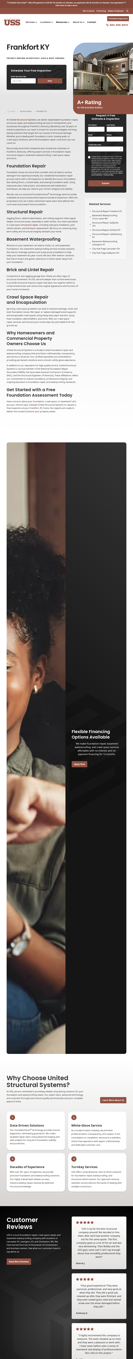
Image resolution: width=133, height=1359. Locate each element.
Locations (45, 22)
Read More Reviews (19, 1261)
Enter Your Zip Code (18, 76)
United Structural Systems (22, 119)
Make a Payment (116, 11)
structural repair (29, 224)
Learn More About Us (113, 1100)
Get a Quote (88, 11)
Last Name (111, 125)
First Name (92, 125)
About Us (77, 22)
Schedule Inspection (118, 18)
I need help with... (95, 145)
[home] (12, 22)
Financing (101, 11)
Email (90, 135)
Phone (109, 135)
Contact (91, 22)
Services (30, 22)
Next (50, 81)
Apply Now (79, 764)
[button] (31, 22)
